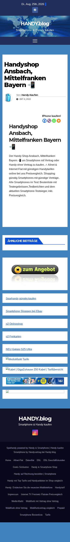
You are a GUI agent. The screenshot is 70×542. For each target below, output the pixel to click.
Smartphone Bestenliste (31, 515)
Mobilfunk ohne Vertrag (16, 508)
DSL (39, 460)
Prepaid (60, 508)
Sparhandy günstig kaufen (21, 298)
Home (8, 460)
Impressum (13, 494)
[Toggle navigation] (35, 41)
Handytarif (60, 487)
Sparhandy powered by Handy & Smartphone (28, 448)
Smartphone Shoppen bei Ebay (24, 311)
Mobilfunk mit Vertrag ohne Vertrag (42, 501)
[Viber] (49, 121)
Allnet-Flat (18, 460)
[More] (59, 121)
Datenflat (30, 460)
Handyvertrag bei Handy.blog (42, 452)
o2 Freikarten (13, 336)
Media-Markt (17, 501)
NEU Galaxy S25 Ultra (19, 349)
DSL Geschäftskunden (54, 460)
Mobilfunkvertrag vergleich (42, 508)
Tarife (47, 515)
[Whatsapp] (54, 121)
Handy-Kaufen (29, 95)
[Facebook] (44, 121)
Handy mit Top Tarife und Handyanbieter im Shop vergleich (35, 480)
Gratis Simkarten (21, 467)
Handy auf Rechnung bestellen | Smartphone (35, 474)
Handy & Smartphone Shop (44, 467)
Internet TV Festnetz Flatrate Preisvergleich (41, 494)
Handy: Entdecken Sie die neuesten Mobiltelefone (28, 487)
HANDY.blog (35, 24)
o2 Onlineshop (14, 323)
